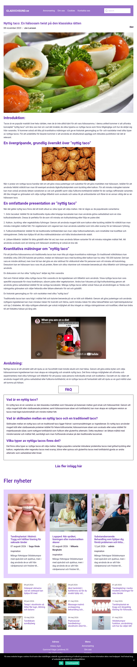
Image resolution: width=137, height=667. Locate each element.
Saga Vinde (34, 546)
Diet (131, 27)
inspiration (16, 551)
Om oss (61, 10)
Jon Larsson (30, 28)
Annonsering (49, 10)
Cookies (71, 10)
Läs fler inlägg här (68, 466)
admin (111, 546)
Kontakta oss (84, 10)
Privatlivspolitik (72, 663)
